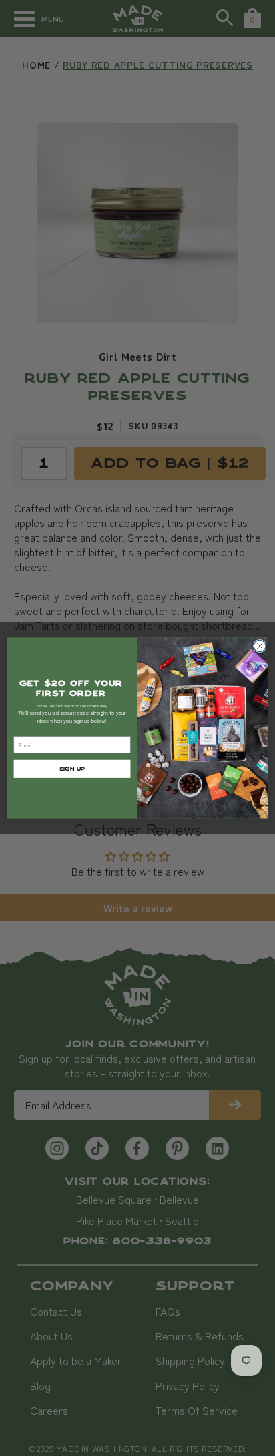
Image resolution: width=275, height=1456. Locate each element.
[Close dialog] (260, 646)
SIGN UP (72, 769)
